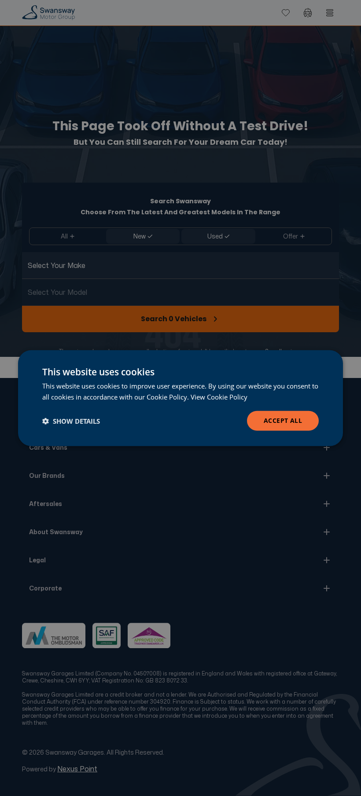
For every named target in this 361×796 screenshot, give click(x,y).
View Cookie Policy (219, 396)
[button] (71, 421)
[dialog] (180, 398)
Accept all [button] (283, 420)
